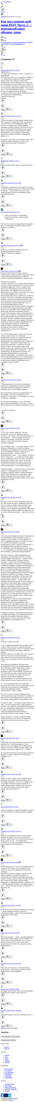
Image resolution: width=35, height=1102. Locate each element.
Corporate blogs (9, 1084)
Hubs (6, 1059)
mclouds (3, 989)
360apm (3, 70)
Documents (8, 1074)
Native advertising (10, 1087)
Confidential (8, 1077)
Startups (7, 1091)
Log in (7, 1047)
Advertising (8, 1086)
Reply (3, 110)
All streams (7, 2)
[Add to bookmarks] (7, 109)
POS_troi (4, 212)
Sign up (3, 1028)
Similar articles (15, 1036)
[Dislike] (3, 106)
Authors (7, 1060)
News (6, 1057)
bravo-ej (3, 271)
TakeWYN (4, 16)
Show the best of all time (9, 1040)
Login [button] (2, 12)
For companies (9, 1072)
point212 (3, 637)
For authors (8, 1070)
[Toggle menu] (1, 2)
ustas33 (3, 807)
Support (15, 1098)
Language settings (7, 1098)
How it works (9, 1069)
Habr (11, 1100)
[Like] (3, 100)
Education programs (11, 1089)
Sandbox (7, 1062)
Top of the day (6, 1036)
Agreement (8, 1076)
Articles (7, 1055)
